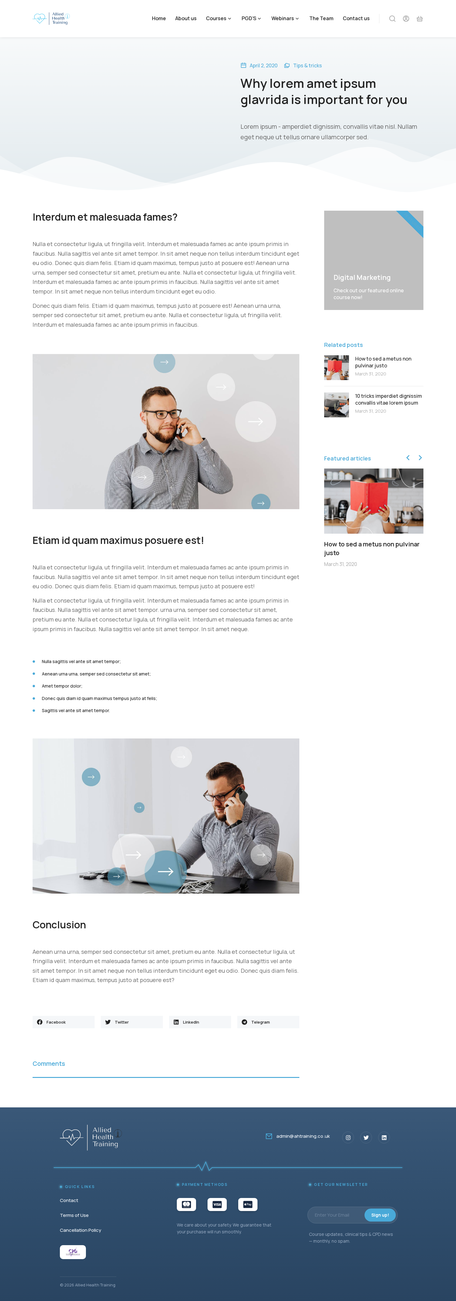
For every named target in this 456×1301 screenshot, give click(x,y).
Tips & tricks (307, 65)
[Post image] (336, 367)
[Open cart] (419, 18)
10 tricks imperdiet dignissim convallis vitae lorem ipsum (388, 399)
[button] (64, 1022)
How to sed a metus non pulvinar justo (383, 362)
